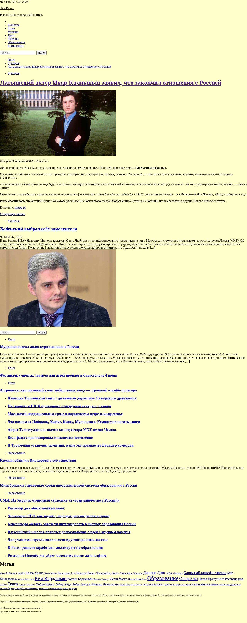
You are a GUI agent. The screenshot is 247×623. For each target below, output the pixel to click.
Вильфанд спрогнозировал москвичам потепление (50, 438)
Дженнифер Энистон (131, 573)
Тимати (22, 585)
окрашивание (42, 588)
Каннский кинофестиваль (205, 572)
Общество (188, 578)
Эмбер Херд (63, 584)
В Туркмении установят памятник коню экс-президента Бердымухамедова (70, 445)
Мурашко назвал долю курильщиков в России (39, 347)
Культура (13, 24)
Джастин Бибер (85, 572)
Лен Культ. (7, 8)
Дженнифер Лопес (107, 572)
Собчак (3, 585)
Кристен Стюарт (101, 579)
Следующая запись (12, 214)
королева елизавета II (181, 584)
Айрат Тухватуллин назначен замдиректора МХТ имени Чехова (62, 430)
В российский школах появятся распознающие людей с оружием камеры (69, 532)
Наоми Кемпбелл (137, 579)
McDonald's (11, 573)
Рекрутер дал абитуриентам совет (36, 508)
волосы (138, 584)
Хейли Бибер (45, 584)
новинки (30, 588)
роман (65, 588)
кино (166, 584)
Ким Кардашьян (51, 578)
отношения (55, 588)
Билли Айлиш (50, 573)
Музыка (13, 31)
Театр (11, 35)
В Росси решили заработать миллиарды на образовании (55, 547)
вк (132, 584)
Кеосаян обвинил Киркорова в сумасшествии (38, 460)
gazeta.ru (20, 207)
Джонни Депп (154, 573)
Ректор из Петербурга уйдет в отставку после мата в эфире (57, 555)
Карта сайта (15, 45)
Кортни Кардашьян (80, 578)
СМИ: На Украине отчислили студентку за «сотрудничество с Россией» (59, 500)
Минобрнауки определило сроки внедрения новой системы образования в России (68, 485)
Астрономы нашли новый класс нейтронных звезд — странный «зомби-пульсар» (68, 390)
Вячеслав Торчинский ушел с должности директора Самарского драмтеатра (72, 398)
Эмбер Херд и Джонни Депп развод (95, 584)
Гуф (73, 573)
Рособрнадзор (234, 578)
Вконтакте (64, 572)
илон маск (156, 584)
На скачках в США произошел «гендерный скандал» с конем (59, 406)
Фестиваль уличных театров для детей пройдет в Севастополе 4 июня (58, 375)
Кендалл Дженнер (24, 579)
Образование (16, 42)
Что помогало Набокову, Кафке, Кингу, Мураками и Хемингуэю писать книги (74, 422)
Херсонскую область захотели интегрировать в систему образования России (72, 524)
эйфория (73, 588)
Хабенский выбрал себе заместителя (38, 228)
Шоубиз (13, 38)
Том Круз (30, 585)
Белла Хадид (35, 573)
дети (145, 584)
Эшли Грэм (125, 585)
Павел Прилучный (211, 579)
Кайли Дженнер (174, 573)
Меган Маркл (118, 578)
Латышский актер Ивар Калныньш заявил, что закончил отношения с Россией (110, 82)
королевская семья (206, 584)
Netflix (21, 573)
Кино (11, 28)
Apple (2, 573)
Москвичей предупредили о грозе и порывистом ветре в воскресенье (65, 414)
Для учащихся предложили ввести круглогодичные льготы (57, 540)
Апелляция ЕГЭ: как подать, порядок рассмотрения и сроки (58, 516)
